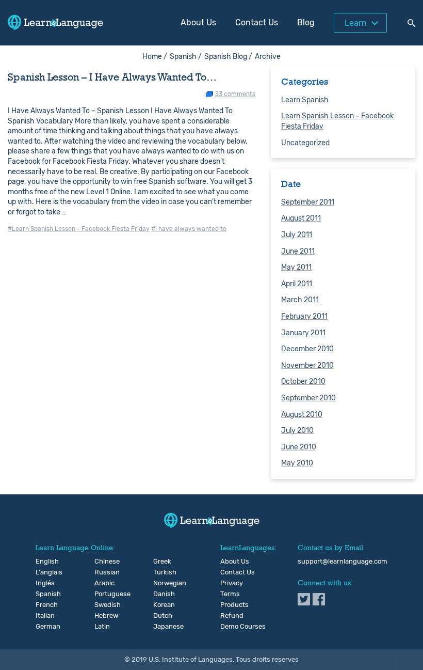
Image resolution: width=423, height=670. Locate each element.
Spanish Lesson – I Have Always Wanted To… (112, 77)
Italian (44, 615)
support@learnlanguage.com (342, 561)
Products (234, 605)
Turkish (161, 572)
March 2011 (300, 299)
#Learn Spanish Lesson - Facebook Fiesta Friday (79, 228)
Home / (154, 56)
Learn (356, 23)
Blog (306, 22)
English (44, 561)
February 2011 (304, 316)
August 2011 (301, 218)
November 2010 (307, 365)
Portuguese (102, 594)
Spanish (44, 594)
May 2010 (297, 463)
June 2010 (298, 447)
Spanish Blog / (228, 56)
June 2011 (298, 251)
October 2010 (303, 381)
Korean (161, 605)
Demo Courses (243, 626)
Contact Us (256, 22)
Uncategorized (305, 142)
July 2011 (296, 234)
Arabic (102, 583)
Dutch (161, 615)
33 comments (235, 94)
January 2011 (303, 333)
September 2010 (308, 398)
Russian (102, 572)
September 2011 (307, 202)
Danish (161, 594)
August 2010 (301, 414)
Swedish (102, 605)
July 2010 (297, 430)
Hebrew (102, 615)
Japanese (161, 626)
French (44, 605)
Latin (102, 626)
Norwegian (161, 583)
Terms (230, 594)
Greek (161, 561)
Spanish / (186, 56)
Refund (231, 615)
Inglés (44, 583)
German (44, 626)
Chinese (102, 561)
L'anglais (44, 572)
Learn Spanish (305, 100)
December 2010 (307, 349)
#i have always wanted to (188, 228)
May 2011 (296, 267)
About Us (198, 22)
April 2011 (296, 283)
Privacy (231, 583)
